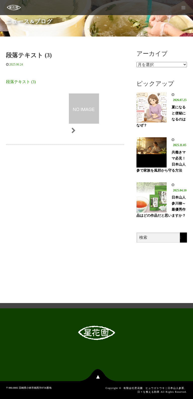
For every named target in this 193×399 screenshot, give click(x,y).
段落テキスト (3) (21, 82)
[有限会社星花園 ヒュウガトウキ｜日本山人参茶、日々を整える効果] (14, 7)
